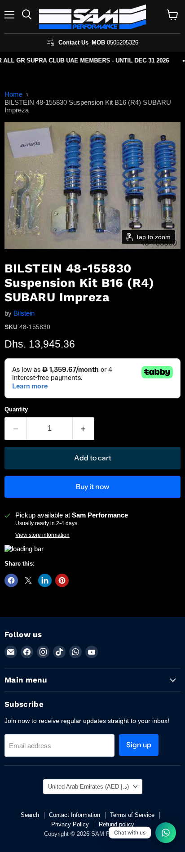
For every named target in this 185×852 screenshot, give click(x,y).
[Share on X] (28, 580)
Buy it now (92, 486)
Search (30, 815)
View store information (42, 535)
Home (13, 94)
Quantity (16, 409)
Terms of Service (132, 815)
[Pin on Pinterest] (62, 580)
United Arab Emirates (88, 786)
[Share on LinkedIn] (45, 580)
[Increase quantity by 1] (84, 428)
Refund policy (116, 824)
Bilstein (24, 313)
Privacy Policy (70, 824)
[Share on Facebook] (11, 580)
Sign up (138, 744)
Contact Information (74, 815)
